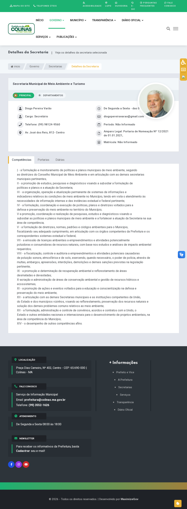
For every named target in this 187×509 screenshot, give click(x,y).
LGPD (108, 6)
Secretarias (55, 66)
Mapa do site (21, 6)
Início (39, 20)
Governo (55, 20)
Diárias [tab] (60, 160)
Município (77, 20)
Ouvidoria (121, 6)
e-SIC (133, 7)
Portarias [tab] (43, 160)
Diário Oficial (131, 20)
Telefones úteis (46, 6)
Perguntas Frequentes (148, 4)
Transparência (102, 20)
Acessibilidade (92, 6)
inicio (17, 66)
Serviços (42, 37)
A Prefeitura (125, 380)
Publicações (65, 37)
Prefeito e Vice (125, 372)
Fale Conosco (170, 4)
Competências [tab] (21, 160)
